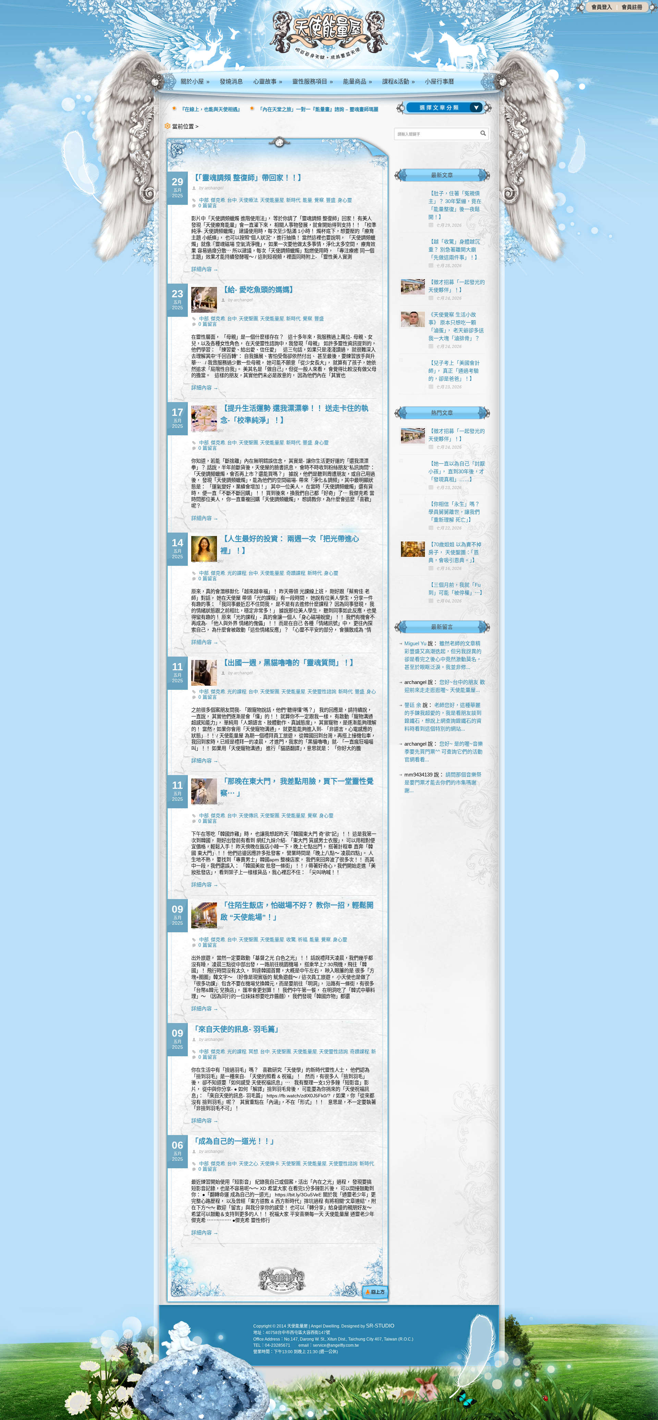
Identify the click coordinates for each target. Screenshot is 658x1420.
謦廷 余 (412, 705)
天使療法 (248, 200)
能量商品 (357, 81)
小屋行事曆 (439, 81)
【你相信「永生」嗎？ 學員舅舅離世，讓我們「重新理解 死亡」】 (454, 512)
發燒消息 (231, 81)
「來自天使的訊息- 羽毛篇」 (236, 1029)
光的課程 (236, 573)
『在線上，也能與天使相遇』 (211, 109)
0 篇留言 (207, 205)
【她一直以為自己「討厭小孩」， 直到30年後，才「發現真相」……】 (456, 471)
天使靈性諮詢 (321, 691)
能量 (307, 200)
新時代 (293, 200)
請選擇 (446, 107)
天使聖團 (248, 318)
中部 (204, 200)
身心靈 (345, 200)
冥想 (253, 1051)
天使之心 (248, 1163)
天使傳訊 (248, 815)
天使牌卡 (269, 1163)
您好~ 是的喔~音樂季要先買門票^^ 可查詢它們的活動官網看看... (443, 751)
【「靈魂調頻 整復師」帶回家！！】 (248, 178)
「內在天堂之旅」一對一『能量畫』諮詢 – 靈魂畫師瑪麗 (318, 109)
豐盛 (331, 200)
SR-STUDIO (380, 1326)
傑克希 (218, 200)
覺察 (319, 200)
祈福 (302, 939)
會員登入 (602, 7)
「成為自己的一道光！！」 (234, 1141)
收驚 (291, 939)
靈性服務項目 (312, 81)
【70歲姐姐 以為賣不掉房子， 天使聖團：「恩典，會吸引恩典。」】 (455, 552)
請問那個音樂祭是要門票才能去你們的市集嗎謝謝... (443, 782)
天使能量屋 (272, 200)
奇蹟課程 (295, 573)
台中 (232, 200)
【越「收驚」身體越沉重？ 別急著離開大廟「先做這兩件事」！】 (454, 249)
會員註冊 (632, 7)
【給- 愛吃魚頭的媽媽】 (258, 290)
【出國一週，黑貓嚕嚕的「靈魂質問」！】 (288, 663)
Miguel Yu (415, 643)
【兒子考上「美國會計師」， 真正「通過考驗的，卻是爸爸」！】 (454, 371)
